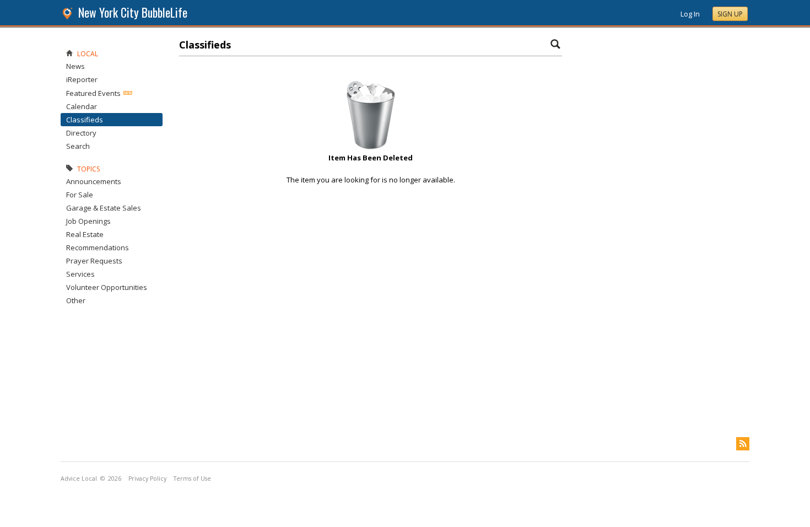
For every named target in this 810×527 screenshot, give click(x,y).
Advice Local (79, 478)
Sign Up (730, 14)
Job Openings (88, 221)
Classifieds (84, 120)
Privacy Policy (147, 478)
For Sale (79, 195)
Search (78, 146)
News (75, 66)
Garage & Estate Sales (103, 208)
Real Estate (85, 234)
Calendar (81, 106)
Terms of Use (192, 478)
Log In (690, 14)
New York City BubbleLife (132, 12)
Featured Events (93, 93)
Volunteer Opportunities (106, 287)
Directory (81, 133)
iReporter (82, 79)
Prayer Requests (94, 261)
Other (75, 300)
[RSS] (742, 443)
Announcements (93, 181)
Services (80, 274)
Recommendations (97, 247)
